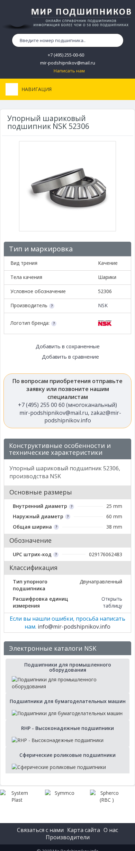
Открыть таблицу (111, 602)
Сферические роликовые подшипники (67, 755)
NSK (103, 305)
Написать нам (69, 70)
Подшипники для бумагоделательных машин (68, 701)
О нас (111, 830)
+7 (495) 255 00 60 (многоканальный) (67, 405)
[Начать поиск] (117, 40)
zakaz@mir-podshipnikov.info (83, 416)
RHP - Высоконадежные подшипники (67, 728)
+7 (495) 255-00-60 (66, 55)
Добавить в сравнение (69, 356)
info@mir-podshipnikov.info (74, 626)
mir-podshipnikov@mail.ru (67, 63)
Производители (68, 837)
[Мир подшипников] (67, 17)
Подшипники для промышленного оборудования (67, 667)
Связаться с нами (40, 830)
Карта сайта (83, 830)
